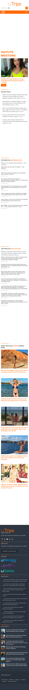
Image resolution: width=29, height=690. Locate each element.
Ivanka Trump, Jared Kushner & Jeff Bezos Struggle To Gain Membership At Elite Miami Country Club (14, 194)
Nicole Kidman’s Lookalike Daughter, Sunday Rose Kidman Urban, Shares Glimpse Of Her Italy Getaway (14, 103)
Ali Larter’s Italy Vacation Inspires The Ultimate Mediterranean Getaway (16, 630)
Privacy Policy (4, 679)
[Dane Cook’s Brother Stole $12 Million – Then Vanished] (14, 164)
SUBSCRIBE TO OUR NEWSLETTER (9, 551)
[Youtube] (9, 8)
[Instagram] (4, 8)
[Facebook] (2, 8)
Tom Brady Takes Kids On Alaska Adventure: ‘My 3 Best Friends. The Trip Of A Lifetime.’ (16, 642)
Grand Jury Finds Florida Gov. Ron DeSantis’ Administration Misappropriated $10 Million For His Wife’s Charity (14, 302)
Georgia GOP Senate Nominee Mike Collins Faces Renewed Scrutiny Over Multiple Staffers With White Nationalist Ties (14, 266)
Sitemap (23, 679)
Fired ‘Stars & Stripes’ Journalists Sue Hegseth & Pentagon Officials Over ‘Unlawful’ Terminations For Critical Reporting (14, 280)
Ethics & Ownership (12, 681)
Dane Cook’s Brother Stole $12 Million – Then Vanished (12, 167)
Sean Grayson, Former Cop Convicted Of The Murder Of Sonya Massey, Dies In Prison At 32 (14, 200)
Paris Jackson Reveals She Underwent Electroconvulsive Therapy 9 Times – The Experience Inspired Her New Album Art (14, 180)
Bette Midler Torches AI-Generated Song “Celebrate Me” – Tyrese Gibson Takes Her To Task (14, 206)
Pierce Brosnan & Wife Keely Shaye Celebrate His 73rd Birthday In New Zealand (15, 659)
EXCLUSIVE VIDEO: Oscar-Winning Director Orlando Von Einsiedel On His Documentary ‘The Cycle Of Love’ (14, 187)
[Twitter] (7, 8)
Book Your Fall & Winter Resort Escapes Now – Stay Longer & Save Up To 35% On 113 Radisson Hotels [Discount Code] (15, 109)
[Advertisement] (14, 31)
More (3, 85)
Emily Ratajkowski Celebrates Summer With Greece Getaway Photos (16, 636)
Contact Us (4, 681)
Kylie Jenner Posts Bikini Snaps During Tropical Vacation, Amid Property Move (16, 664)
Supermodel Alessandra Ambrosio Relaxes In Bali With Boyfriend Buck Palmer (17, 653)
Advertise (17, 679)
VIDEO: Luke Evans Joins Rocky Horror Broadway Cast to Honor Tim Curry (13, 173)
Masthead (11, 679)
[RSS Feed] (12, 539)
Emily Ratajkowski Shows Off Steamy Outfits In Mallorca (16, 647)
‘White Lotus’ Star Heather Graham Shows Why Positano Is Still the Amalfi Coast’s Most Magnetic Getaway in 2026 (14, 96)
